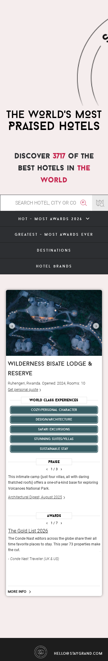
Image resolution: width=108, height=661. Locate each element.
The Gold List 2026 (28, 531)
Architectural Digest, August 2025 (35, 497)
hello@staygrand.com (78, 653)
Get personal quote (23, 390)
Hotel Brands (54, 266)
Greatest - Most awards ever (54, 234)
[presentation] (12, 326)
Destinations (54, 250)
